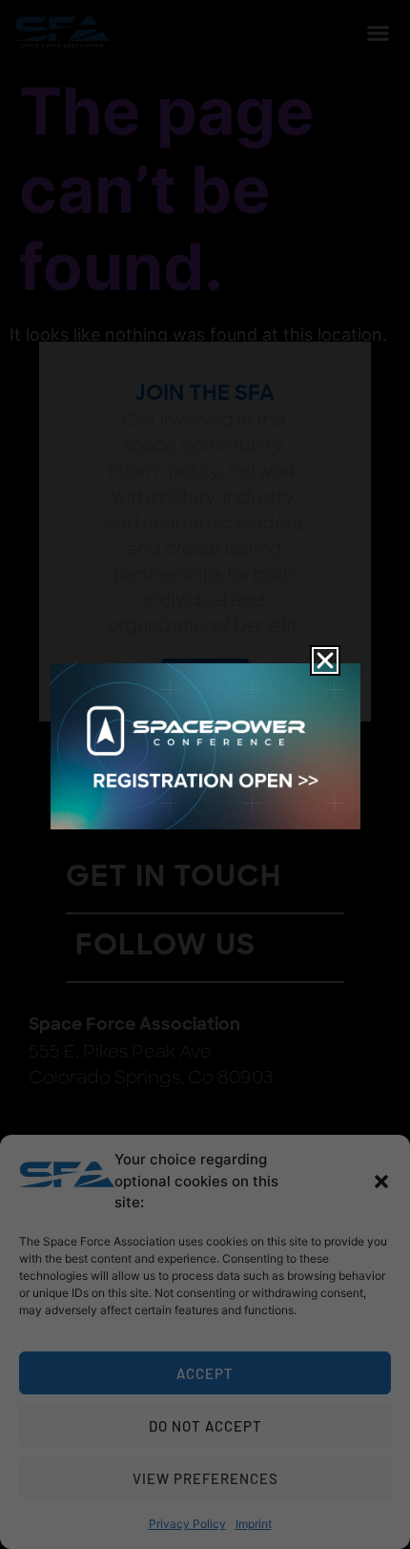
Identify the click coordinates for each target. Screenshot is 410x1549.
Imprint (254, 1524)
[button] (381, 1181)
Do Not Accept (205, 1425)
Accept (205, 1373)
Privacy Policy (187, 1524)
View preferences (205, 1478)
